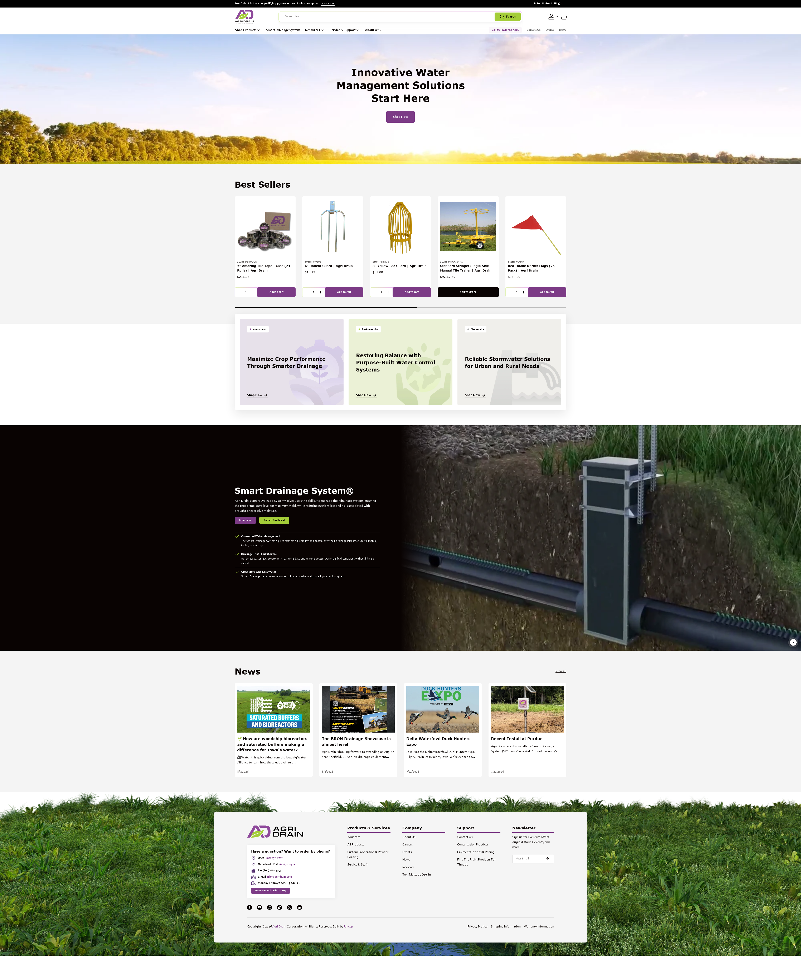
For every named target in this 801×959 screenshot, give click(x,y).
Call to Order (468, 292)
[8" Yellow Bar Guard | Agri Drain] (400, 227)
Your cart (353, 837)
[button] (563, 16)
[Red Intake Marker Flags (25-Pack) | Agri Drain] (536, 227)
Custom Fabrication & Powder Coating (367, 854)
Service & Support (342, 30)
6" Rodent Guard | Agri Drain (329, 266)
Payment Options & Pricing (476, 852)
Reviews (407, 867)
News (562, 30)
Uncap (348, 926)
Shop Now (400, 117)
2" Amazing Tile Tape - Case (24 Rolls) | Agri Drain (263, 268)
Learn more (328, 3)
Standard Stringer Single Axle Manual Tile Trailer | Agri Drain (465, 268)
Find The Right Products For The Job (476, 862)
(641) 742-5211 (287, 864)
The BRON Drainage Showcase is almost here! (356, 741)
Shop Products (245, 30)
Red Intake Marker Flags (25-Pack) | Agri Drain (532, 268)
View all (560, 671)
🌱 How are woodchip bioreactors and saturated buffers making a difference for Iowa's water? (272, 744)
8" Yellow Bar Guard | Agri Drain (400, 266)
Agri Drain (279, 926)
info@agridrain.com (279, 877)
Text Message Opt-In (416, 874)
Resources (312, 30)
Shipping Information (506, 926)
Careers (407, 844)
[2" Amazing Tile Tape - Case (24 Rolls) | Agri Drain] (265, 227)
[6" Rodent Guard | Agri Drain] (333, 227)
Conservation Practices (473, 844)
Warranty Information (539, 926)
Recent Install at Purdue (517, 738)
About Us (372, 30)
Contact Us (533, 30)
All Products (355, 844)
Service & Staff (357, 864)
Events (549, 30)
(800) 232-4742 (274, 858)
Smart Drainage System (283, 30)
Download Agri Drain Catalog (270, 891)
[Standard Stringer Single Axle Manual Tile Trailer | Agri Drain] (468, 227)
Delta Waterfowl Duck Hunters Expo (438, 741)
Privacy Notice (477, 926)
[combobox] (400, 16)
